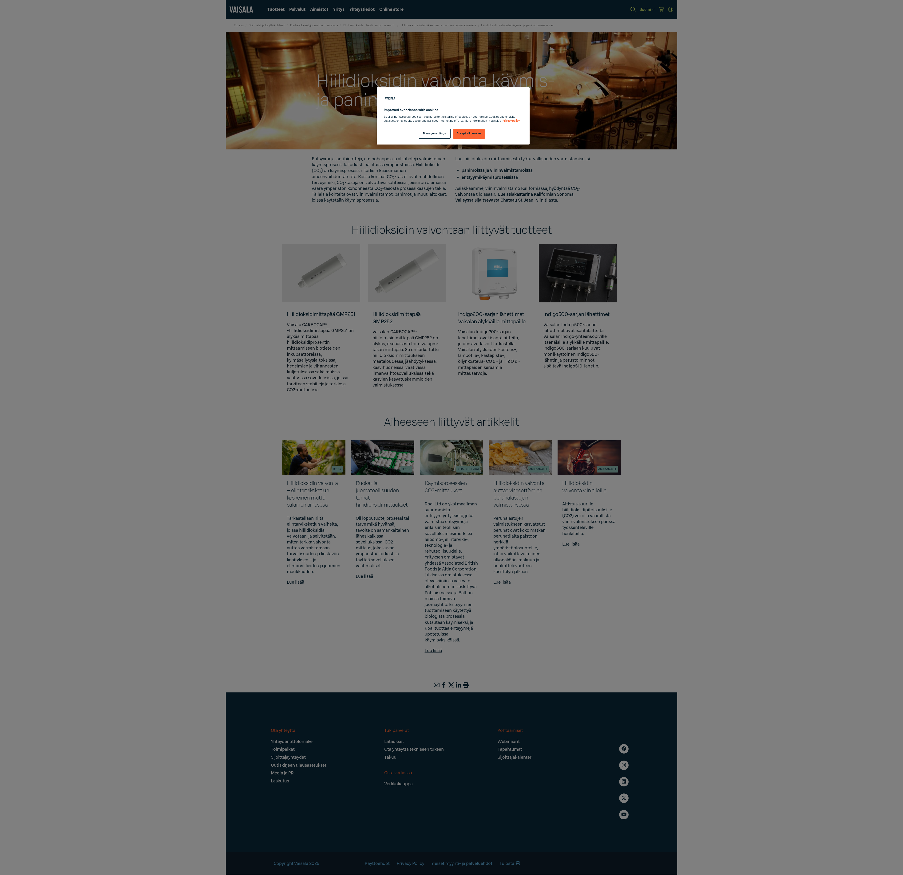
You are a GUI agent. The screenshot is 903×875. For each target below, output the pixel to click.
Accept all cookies (468, 133)
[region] (453, 116)
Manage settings (434, 133)
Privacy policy (511, 121)
